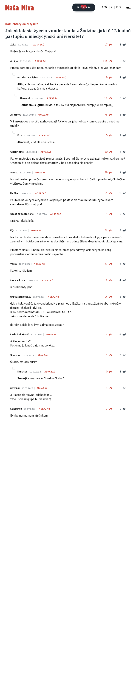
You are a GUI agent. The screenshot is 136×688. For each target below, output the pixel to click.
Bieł (104, 7)
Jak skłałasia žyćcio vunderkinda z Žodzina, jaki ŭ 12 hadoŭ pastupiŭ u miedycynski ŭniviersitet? (68, 33)
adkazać (38, 45)
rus (118, 7)
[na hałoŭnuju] (19, 7)
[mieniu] (128, 7)
